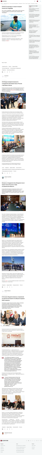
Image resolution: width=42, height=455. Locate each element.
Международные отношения (7, 171)
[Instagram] (2, 72)
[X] (12, 72)
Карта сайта (34, 445)
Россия (15, 171)
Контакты (33, 447)
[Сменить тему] (38, 1)
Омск (3, 167)
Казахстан (7, 167)
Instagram (7, 40)
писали (6, 280)
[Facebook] (9, 72)
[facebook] (32, 440)
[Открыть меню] (40, 1)
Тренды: (2, 3)
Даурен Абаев (14, 66)
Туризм (10, 66)
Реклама (33, 448)
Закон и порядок (27, 3)
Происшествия (3, 445)
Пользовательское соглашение (20, 445)
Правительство (4, 66)
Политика (2, 447)
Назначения (33, 3)
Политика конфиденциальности (21, 447)
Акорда (36, 3)
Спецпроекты (21, 3)
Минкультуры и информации (15, 68)
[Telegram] (7, 72)
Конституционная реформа (14, 3)
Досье (24, 3)
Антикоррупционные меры (20, 450)
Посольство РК (18, 167)
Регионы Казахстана (5, 68)
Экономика (2, 450)
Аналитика (2, 448)
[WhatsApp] (4, 72)
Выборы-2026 (6, 3)
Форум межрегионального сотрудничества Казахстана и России (13, 169)
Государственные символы (20, 448)
